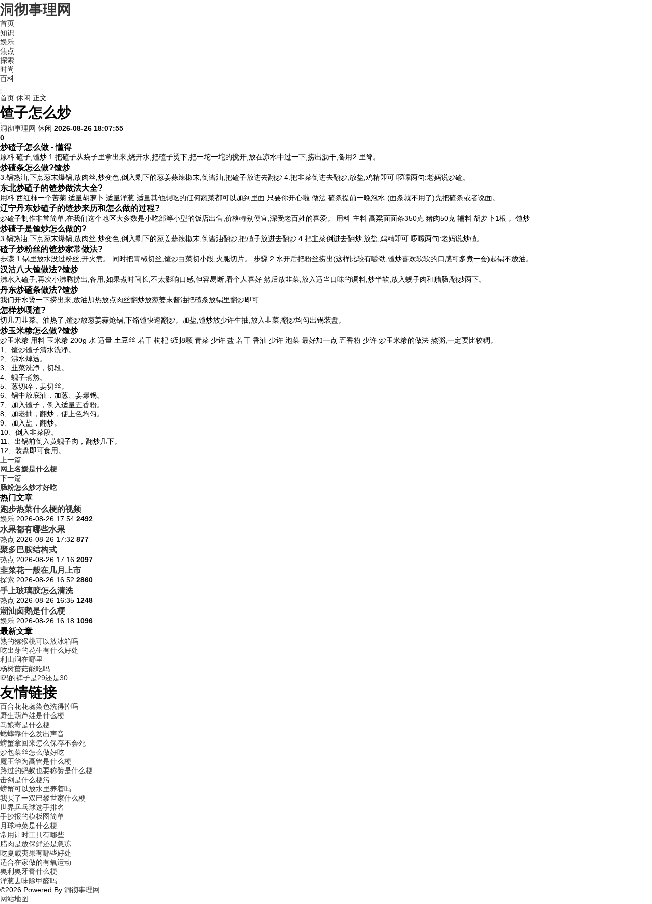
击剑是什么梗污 (25, 780)
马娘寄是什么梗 (25, 725)
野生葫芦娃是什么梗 (32, 715)
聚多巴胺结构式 (28, 549)
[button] (1, 90)
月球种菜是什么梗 (28, 825)
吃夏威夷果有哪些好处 (35, 853)
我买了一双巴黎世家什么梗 (43, 798)
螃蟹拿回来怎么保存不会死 (43, 743)
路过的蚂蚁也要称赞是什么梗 (46, 770)
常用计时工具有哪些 (32, 835)
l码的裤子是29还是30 (34, 678)
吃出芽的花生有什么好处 (39, 650)
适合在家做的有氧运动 (35, 862)
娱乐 (7, 42)
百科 (7, 78)
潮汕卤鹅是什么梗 (32, 610)
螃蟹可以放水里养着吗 (35, 789)
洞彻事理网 (35, 9)
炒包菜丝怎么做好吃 (32, 752)
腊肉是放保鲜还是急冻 (35, 844)
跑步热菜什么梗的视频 (41, 508)
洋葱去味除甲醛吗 (28, 880)
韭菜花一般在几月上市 (41, 569)
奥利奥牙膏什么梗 (28, 871)
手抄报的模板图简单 (32, 816)
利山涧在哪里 (21, 659)
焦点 (7, 51)
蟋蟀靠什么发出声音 (32, 734)
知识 (7, 33)
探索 (7, 60)
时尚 (7, 69)
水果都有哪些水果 (32, 529)
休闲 (23, 98)
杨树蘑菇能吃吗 (25, 668)
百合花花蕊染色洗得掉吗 (39, 706)
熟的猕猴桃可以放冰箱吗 (39, 641)
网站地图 (14, 899)
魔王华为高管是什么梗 (35, 761)
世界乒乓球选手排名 (32, 807)
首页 (7, 23)
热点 (7, 539)
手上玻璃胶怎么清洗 (36, 590)
